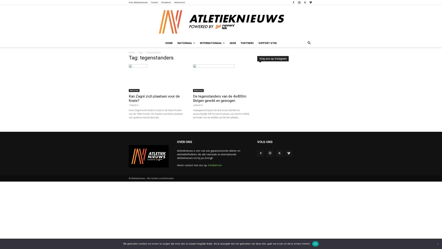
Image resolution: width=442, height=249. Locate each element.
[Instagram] (299, 2)
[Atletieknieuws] (221, 22)
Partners (247, 43)
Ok (315, 243)
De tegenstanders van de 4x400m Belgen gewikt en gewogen (219, 98)
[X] (305, 2)
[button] (309, 43)
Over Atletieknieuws (138, 2)
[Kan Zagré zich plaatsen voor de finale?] (157, 78)
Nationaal (134, 90)
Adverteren (179, 2)
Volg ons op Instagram (273, 58)
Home (169, 43)
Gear (233, 43)
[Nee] (437, 244)
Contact (154, 2)
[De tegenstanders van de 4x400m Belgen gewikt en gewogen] (221, 78)
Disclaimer (166, 2)
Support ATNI (267, 43)
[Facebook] (293, 2)
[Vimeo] (310, 2)
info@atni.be (215, 165)
